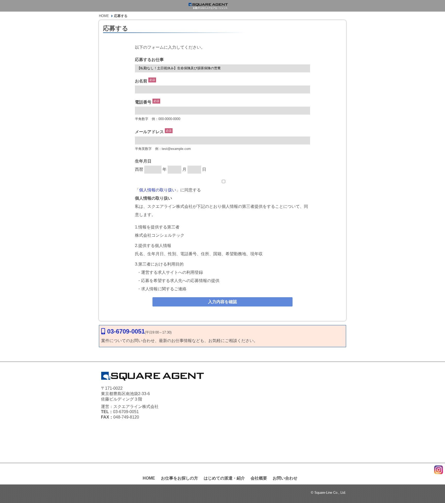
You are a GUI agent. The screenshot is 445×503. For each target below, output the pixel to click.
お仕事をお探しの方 (179, 478)
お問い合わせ (285, 478)
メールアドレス (149, 132)
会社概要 (259, 478)
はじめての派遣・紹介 (224, 478)
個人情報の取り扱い (157, 190)
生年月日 (143, 161)
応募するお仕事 (149, 59)
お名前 (141, 81)
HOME (149, 478)
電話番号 (143, 102)
